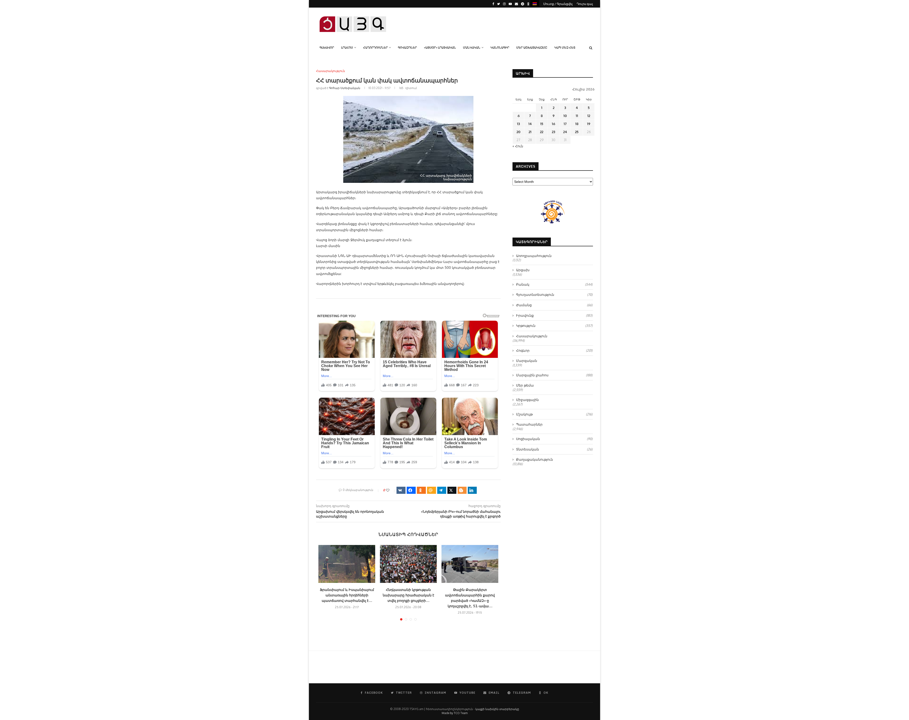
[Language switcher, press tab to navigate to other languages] (534, 3)
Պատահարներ (529, 424)
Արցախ (523, 270)
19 (588, 124)
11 (577, 116)
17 (565, 124)
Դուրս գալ (585, 4)
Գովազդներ (407, 47)
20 (518, 132)
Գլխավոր (327, 47)
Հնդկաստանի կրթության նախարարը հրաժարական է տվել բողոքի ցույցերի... (408, 595)
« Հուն (517, 146)
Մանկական (471, 47)
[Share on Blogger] (462, 490)
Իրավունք (554, 315)
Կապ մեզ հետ (564, 47)
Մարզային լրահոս (554, 375)
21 (530, 132)
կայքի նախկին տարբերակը (497, 709)
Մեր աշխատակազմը (531, 47)
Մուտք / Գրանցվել (558, 4)
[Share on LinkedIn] (472, 490)
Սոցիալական (554, 439)
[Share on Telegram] (441, 490)
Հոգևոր (554, 350)
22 (541, 132)
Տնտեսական (554, 449)
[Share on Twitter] (451, 490)
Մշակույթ (554, 414)
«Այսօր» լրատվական (440, 47)
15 (541, 124)
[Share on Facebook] (411, 490)
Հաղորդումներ (375, 47)
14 (530, 124)
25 (577, 132)
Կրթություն (554, 326)
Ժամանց (554, 305)
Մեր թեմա (525, 385)
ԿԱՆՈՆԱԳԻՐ (499, 47)
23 (553, 132)
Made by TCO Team (455, 713)
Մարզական (526, 361)
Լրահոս (347, 47)
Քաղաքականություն (534, 459)
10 (565, 116)
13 (518, 124)
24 (565, 132)
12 (588, 116)
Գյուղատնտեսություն (554, 294)
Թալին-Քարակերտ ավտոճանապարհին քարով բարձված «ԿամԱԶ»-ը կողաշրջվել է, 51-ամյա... (470, 598)
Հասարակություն (330, 71)
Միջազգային (527, 400)
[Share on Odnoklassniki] (421, 490)
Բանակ (554, 284)
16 (553, 124)
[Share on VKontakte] (401, 490)
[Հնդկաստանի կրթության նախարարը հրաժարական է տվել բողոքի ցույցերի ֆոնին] (408, 564)
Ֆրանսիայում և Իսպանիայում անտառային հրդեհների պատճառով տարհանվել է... (347, 595)
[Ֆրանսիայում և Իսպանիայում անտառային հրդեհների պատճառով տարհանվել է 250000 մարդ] (346, 564)
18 (577, 124)
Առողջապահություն (534, 256)
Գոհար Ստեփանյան (344, 88)
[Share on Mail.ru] (431, 490)
